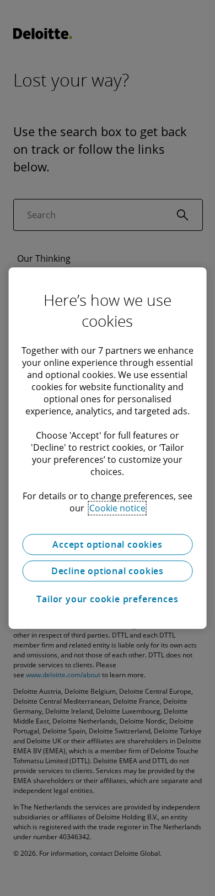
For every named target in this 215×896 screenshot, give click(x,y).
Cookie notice (117, 508)
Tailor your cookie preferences (107, 599)
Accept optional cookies (107, 544)
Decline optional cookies (107, 571)
